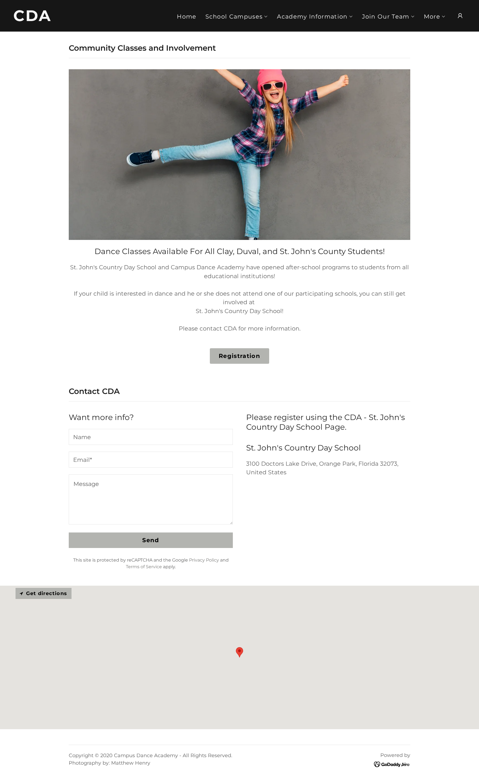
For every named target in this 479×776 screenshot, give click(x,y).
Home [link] (186, 16)
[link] (76, 19)
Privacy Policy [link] (204, 560)
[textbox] (151, 437)
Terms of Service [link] (144, 566)
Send (150, 540)
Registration (239, 355)
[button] (236, 16)
